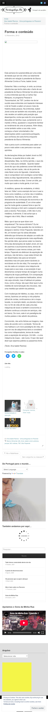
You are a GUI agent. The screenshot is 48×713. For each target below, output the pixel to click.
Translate (19, 473)
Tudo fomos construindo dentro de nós (18, 562)
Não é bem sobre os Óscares (15, 587)
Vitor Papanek (25, 443)
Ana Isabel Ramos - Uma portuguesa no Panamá (22, 439)
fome (22, 441)
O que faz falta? (10, 428)
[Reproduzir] (5, 632)
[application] (24, 623)
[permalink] (42, 445)
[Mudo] (39, 632)
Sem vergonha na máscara (32, 457)
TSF (19, 443)
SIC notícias (13, 443)
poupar (7, 443)
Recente (24, 556)
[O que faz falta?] (13, 422)
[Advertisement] (16, 677)
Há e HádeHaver (12, 453)
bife (19, 441)
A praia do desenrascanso (14, 571)
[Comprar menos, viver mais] (31, 404)
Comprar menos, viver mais (29, 411)
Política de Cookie (9, 704)
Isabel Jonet (29, 441)
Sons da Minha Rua (11, 595)
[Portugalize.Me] (24, 10)
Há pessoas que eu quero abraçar (16, 579)
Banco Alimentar (12, 441)
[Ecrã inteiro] (42, 632)
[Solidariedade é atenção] (13, 406)
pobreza (36, 441)
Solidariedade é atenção (10, 414)
